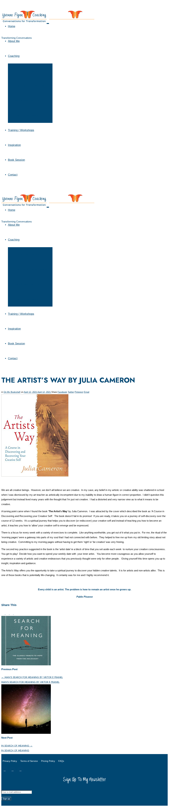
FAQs (61, 761)
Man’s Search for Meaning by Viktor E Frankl (32, 677)
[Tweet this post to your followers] (7, 613)
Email (86, 392)
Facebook (62, 392)
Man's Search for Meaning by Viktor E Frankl (30, 682)
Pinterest (79, 392)
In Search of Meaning (17, 745)
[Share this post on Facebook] (3, 613)
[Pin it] (12, 613)
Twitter (71, 392)
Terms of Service (29, 761)
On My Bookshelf (12, 392)
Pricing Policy (48, 761)
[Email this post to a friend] (15, 613)
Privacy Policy (10, 761)
